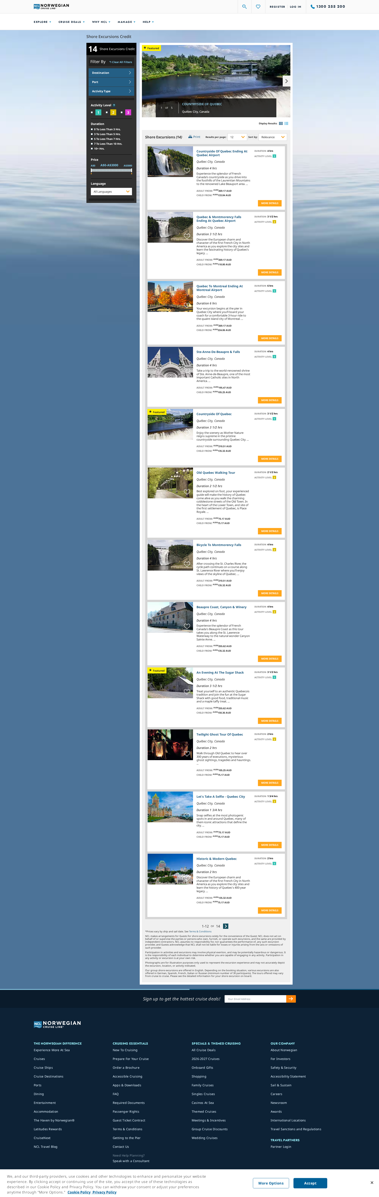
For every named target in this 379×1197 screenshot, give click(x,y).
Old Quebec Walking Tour (216, 472)
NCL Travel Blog (46, 1147)
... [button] (247, 184)
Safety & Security (283, 1067)
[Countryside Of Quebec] (216, 81)
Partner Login (281, 1147)
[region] (189, 1183)
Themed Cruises (204, 1111)
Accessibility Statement (288, 1076)
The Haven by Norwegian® (54, 1120)
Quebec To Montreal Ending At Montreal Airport (220, 288)
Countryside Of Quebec (202, 104)
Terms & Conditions (200, 931)
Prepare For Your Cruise (131, 1059)
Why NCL (99, 22)
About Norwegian (284, 1050)
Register (277, 7)
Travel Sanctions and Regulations (296, 1129)
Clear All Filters (122, 62)
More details (269, 203)
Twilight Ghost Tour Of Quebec (220, 734)
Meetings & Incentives (209, 1120)
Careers (276, 1094)
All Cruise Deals (204, 1050)
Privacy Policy (104, 1192)
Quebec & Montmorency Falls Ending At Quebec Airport (219, 219)
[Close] (372, 1183)
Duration (97, 124)
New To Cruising (125, 1050)
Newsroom (279, 1103)
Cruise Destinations (49, 1076)
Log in (296, 7)
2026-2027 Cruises (206, 1059)
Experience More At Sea (52, 1050)
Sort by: (252, 137)
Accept (310, 1183)
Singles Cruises (203, 1094)
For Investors (280, 1059)
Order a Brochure (126, 1067)
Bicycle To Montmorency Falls (219, 545)
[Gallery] (281, 123)
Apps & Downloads (127, 1085)
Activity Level (101, 105)
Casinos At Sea (203, 1103)
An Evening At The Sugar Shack (220, 672)
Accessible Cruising (128, 1076)
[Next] (225, 926)
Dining (39, 1094)
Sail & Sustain (281, 1085)
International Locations (288, 1120)
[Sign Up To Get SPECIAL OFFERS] (291, 999)
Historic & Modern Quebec (217, 859)
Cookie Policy (79, 1192)
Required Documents (129, 1103)
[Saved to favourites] (187, 171)
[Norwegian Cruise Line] (51, 6)
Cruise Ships (43, 1067)
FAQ (116, 1094)
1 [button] (274, 156)
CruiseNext (42, 1138)
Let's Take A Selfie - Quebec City (221, 796)
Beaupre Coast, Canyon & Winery (222, 607)
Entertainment (45, 1103)
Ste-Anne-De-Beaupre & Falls (218, 352)
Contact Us (121, 1147)
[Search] (245, 6)
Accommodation (46, 1111)
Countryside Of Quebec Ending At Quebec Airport (222, 153)
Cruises (39, 1059)
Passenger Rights (126, 1111)
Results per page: (216, 137)
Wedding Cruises (205, 1138)
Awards (276, 1111)
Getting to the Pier (127, 1138)
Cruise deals (70, 22)
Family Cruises (203, 1085)
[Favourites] (258, 6)
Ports (37, 1085)
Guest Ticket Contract (129, 1120)
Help (146, 22)
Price (94, 160)
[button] (114, 105)
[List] (286, 123)
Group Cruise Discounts (210, 1129)
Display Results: (268, 123)
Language (98, 184)
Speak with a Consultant (131, 1161)
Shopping (199, 1076)
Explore (41, 22)
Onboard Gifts (202, 1067)
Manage (125, 22)
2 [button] (274, 221)
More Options (271, 1183)
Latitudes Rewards (48, 1129)
